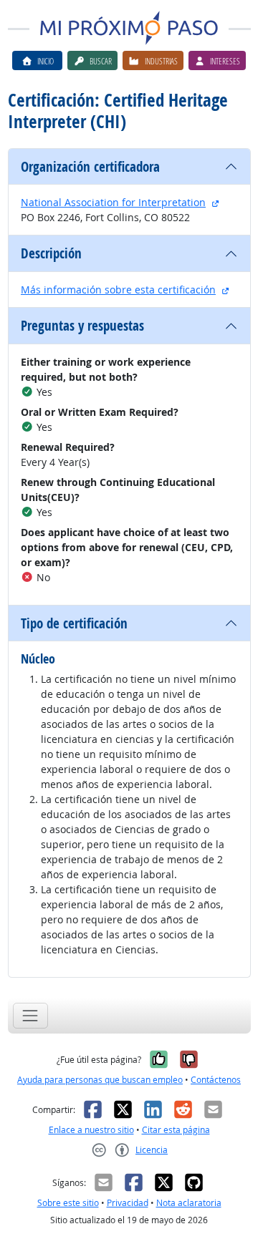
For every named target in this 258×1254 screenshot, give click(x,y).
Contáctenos (216, 1080)
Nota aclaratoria (188, 1203)
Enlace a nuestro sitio (91, 1130)
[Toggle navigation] (30, 1015)
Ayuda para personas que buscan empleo (100, 1080)
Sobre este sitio (68, 1203)
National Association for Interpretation (113, 202)
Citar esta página (176, 1130)
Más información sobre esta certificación (118, 289)
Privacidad (127, 1203)
